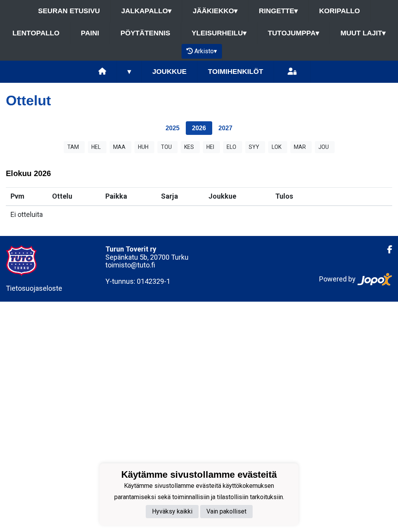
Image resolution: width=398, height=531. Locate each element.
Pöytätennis (145, 33)
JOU (323, 147)
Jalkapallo (146, 11)
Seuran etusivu (69, 11)
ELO (231, 147)
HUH (143, 147)
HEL (96, 147)
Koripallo (339, 11)
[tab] (172, 128)
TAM (73, 147)
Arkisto (205, 51)
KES (189, 147)
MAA (119, 147)
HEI (210, 147)
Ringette (278, 11)
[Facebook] (386, 249)
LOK (276, 147)
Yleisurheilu (219, 33)
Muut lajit (363, 33)
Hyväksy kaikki (172, 511)
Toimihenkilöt (235, 71)
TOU (166, 147)
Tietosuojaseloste (34, 288)
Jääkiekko (215, 11)
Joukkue (169, 71)
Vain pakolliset (226, 511)
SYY (254, 147)
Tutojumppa (293, 33)
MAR (300, 147)
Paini (90, 33)
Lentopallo (35, 33)
